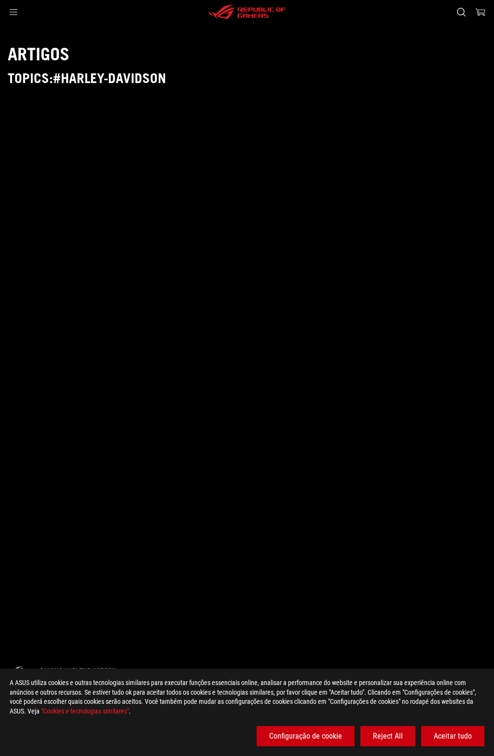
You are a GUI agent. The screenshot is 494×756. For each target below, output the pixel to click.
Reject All (388, 736)
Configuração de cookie (305, 736)
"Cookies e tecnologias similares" (85, 711)
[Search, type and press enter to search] (461, 12)
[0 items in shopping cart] (480, 12)
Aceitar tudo (453, 736)
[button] (13, 12)
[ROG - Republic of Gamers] (247, 12)
